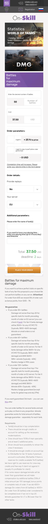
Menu (6, 3)
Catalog (12, 38)
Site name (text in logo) (24, 17)
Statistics (18, 40)
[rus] (41, 9)
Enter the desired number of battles (20, 94)
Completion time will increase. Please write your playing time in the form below (23, 165)
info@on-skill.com (31, 2)
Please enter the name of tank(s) (20, 222)
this (6, 402)
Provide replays (14, 181)
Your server (12, 197)
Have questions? (31, 4)
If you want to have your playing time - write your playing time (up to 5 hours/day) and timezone (24, 234)
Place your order (24, 270)
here (20, 322)
